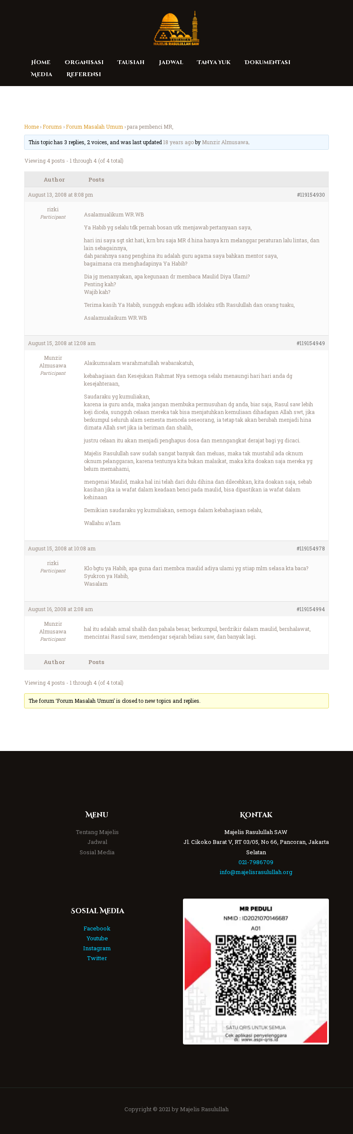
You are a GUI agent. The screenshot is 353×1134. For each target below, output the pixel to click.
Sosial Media (97, 852)
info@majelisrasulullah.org (256, 872)
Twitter (97, 958)
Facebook (97, 928)
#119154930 (311, 194)
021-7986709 (255, 862)
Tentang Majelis (97, 832)
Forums (52, 126)
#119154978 (311, 548)
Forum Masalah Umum (94, 126)
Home (31, 126)
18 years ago (178, 142)
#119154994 (311, 609)
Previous (197, 971)
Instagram (97, 948)
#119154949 (311, 343)
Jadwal (97, 842)
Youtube (97, 938)
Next (314, 971)
